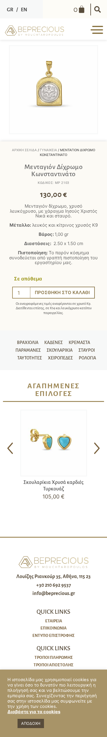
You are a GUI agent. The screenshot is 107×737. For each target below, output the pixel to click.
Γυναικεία (48, 150)
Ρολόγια (87, 358)
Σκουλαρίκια (60, 350)
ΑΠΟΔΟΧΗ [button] (30, 723)
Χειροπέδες (60, 358)
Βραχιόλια (27, 342)
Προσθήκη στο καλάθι (62, 292)
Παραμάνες (28, 350)
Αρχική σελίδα (24, 150)
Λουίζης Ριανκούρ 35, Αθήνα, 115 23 (53, 576)
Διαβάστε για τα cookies (33, 711)
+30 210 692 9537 (53, 585)
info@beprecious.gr (53, 593)
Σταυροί (86, 350)
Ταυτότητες (29, 358)
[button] (97, 9)
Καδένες (53, 342)
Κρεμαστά (79, 342)
